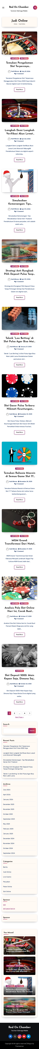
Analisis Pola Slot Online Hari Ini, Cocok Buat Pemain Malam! (19, 611)
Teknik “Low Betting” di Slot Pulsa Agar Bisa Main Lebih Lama (19, 341)
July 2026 (6, 790)
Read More (19, 89)
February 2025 (8, 829)
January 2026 (8, 799)
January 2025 (8, 834)
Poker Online (7, 887)
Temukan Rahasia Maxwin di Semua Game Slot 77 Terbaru (19, 476)
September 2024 (9, 853)
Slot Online (24, 58)
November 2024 (8, 843)
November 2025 (8, 809)
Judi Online (14, 58)
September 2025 (9, 819)
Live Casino (7, 877)
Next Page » (19, 717)
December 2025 (8, 804)
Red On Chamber (19, 7)
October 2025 (8, 814)
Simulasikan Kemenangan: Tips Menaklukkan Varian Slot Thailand (18, 761)
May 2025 (6, 824)
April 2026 (6, 795)
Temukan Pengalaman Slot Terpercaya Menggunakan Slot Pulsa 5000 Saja (16, 747)
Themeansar (19, 1046)
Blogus (29, 1043)
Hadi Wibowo (15, 71)
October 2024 (8, 848)
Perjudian (6, 882)
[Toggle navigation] (3, 8)
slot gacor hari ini (9, 909)
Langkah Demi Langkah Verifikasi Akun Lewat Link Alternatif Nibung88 (19, 133)
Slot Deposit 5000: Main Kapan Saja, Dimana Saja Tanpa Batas (19, 678)
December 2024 (8, 838)
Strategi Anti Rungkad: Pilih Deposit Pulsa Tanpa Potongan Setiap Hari (19, 274)
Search (6, 724)
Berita (5, 867)
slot (4, 905)
